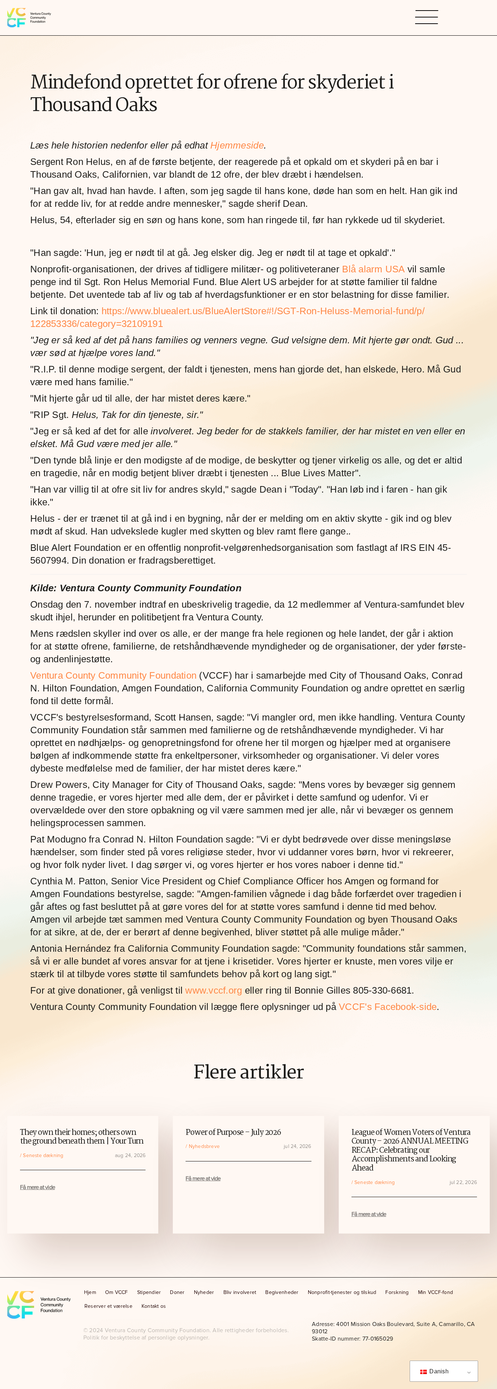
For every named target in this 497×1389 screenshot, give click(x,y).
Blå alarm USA (373, 269)
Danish (438, 1371)
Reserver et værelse (108, 1306)
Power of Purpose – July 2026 (233, 1132)
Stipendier (149, 1292)
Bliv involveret (240, 1292)
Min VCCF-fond (435, 1292)
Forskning (397, 1292)
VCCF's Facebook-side (388, 1006)
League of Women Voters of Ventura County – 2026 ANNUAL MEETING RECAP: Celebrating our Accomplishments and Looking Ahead (410, 1150)
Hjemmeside (237, 145)
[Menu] (426, 17)
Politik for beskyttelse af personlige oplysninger (145, 1337)
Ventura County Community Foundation (113, 675)
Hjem (90, 1292)
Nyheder (204, 1292)
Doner (177, 1292)
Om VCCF (116, 1292)
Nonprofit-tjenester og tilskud (342, 1292)
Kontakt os (154, 1306)
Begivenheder (281, 1292)
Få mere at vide (37, 1187)
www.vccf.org (213, 990)
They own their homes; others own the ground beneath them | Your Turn (81, 1137)
